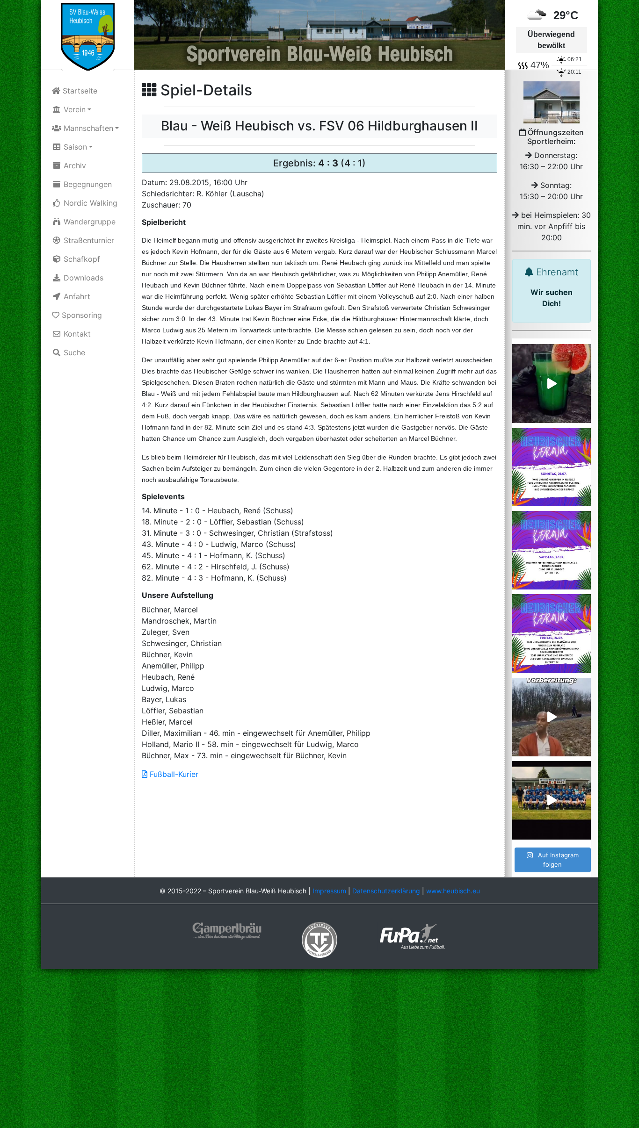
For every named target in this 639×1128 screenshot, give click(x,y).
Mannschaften (87, 128)
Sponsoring (80, 315)
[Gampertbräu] (227, 930)
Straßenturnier (87, 240)
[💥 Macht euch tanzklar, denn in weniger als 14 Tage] (551, 633)
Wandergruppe (88, 221)
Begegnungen (86, 184)
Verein (73, 109)
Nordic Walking (89, 203)
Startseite (78, 90)
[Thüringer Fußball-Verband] (319, 939)
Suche (73, 352)
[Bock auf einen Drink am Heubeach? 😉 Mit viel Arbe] (551, 383)
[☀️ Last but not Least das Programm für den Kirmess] (551, 467)
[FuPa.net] (412, 936)
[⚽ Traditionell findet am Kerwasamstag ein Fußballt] (551, 550)
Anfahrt (75, 296)
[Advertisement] (319, 1049)
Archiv (73, 165)
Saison (74, 146)
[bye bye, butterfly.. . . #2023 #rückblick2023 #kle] (551, 800)
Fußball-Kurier (172, 774)
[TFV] (87, 36)
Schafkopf (80, 259)
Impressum (329, 891)
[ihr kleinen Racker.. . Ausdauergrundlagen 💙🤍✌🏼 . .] (551, 717)
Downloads (82, 277)
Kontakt (76, 333)
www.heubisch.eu (453, 891)
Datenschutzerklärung (386, 891)
